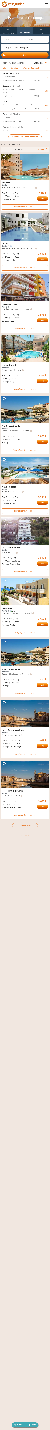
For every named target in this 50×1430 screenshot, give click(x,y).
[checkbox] (4, 156)
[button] (13, 39)
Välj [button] (46, 77)
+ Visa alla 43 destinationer (25, 137)
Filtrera (20, 1425)
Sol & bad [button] (14, 68)
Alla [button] (4, 68)
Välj (42, 198)
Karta (33, 1425)
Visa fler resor (25, 826)
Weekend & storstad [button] (31, 68)
